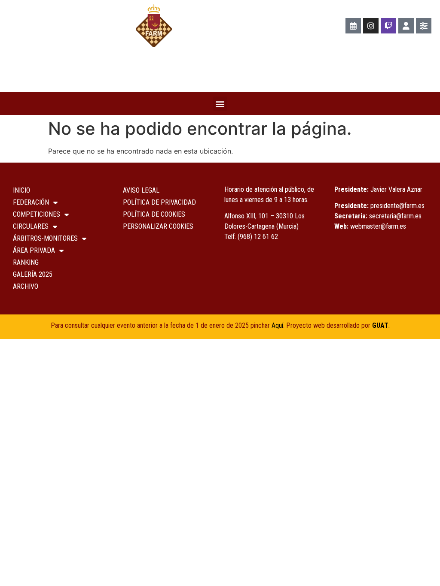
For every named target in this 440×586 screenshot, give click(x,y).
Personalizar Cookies (158, 226)
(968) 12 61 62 (258, 237)
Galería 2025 (32, 274)
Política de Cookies (154, 214)
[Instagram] (371, 25)
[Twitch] (388, 25)
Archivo (25, 286)
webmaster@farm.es (378, 226)
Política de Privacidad (159, 202)
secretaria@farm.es (395, 216)
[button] (220, 104)
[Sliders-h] (423, 25)
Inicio (21, 190)
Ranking (26, 262)
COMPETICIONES (36, 214)
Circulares (31, 226)
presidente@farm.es (397, 206)
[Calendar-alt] (353, 25)
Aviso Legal (141, 190)
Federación (31, 202)
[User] (406, 25)
